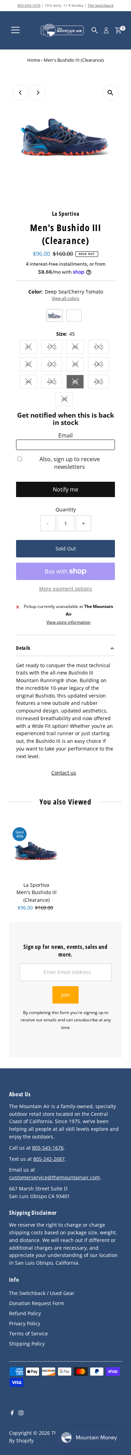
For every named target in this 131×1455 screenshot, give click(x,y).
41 (31, 347)
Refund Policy (25, 1313)
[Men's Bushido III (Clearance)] (36, 851)
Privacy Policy (24, 1323)
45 (78, 382)
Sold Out (66, 548)
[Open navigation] (15, 30)
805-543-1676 (29, 5)
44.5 (54, 382)
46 (78, 347)
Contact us (63, 772)
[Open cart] (118, 30)
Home (33, 60)
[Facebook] (12, 1413)
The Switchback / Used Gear (41, 1293)
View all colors (65, 298)
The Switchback (101, 5)
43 (78, 365)
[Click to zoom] (110, 92)
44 (31, 382)
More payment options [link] (65, 588)
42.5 (54, 365)
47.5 (54, 347)
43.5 (101, 365)
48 (67, 400)
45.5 (101, 382)
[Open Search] (95, 30)
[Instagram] (21, 1413)
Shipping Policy (27, 1343)
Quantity (66, 509)
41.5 (101, 347)
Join (65, 994)
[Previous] (20, 92)
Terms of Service (28, 1333)
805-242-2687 (49, 1159)
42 (31, 365)
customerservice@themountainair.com (54, 1177)
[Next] (37, 92)
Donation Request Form (36, 1303)
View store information (68, 622)
